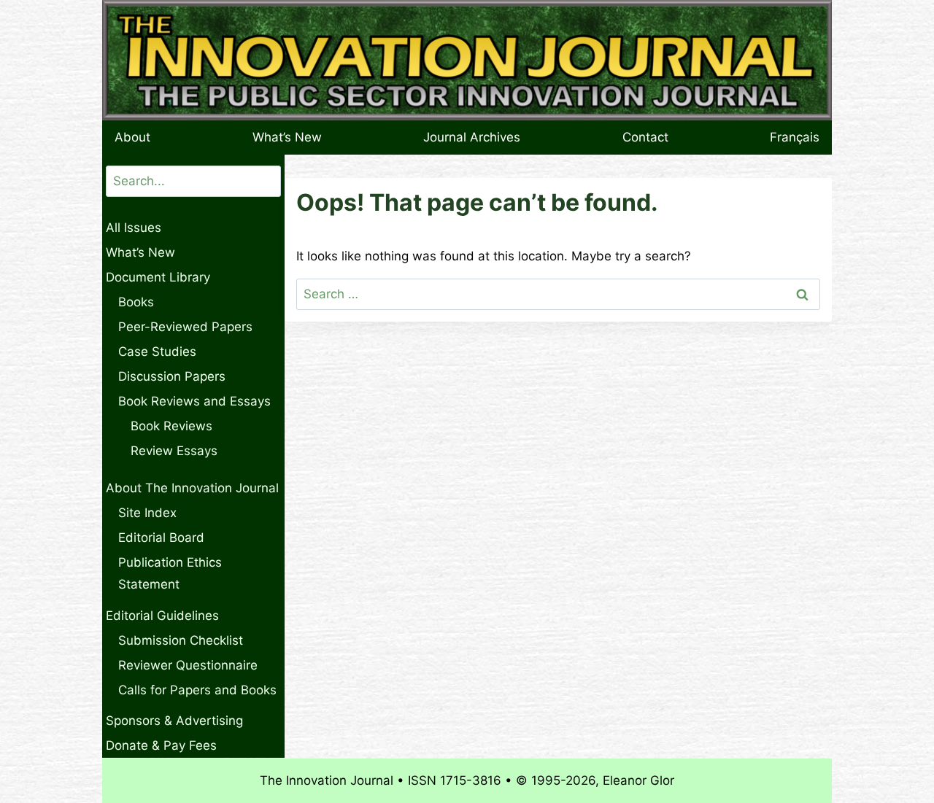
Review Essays (174, 450)
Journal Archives (471, 137)
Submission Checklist (180, 640)
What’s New (287, 137)
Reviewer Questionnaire (188, 665)
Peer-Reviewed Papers (185, 326)
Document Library (158, 277)
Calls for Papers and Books (197, 690)
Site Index (147, 512)
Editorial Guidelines (162, 615)
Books (136, 302)
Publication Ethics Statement (170, 573)
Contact (645, 137)
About (132, 137)
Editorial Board (161, 537)
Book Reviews (171, 426)
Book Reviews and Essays (194, 401)
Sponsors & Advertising (174, 720)
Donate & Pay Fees (161, 745)
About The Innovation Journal (192, 488)
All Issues (133, 227)
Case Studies (157, 351)
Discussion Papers (171, 376)
